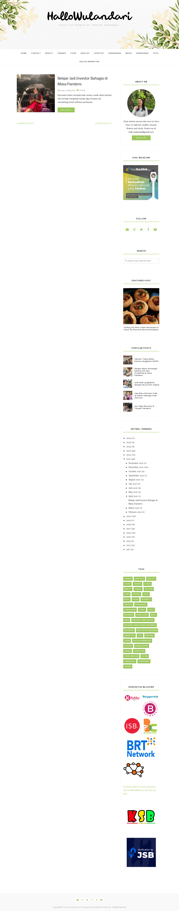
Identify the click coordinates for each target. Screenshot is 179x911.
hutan (145, 656)
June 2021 (133, 488)
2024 (128, 447)
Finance (128, 579)
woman (127, 666)
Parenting (129, 635)
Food (146, 594)
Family (142, 610)
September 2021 (136, 476)
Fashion (128, 604)
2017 (128, 529)
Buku (153, 615)
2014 (128, 541)
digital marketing (142, 641)
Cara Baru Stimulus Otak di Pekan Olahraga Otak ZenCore (145, 395)
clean (127, 641)
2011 (128, 549)
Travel (138, 589)
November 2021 (136, 467)
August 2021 (134, 480)
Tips (140, 635)
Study (147, 584)
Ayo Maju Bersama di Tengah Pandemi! (144, 407)
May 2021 (133, 492)
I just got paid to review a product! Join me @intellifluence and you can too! (139, 790)
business (128, 615)
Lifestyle (82, 90)
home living (142, 615)
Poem (126, 594)
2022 (128, 455)
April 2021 (133, 496)
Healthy (151, 579)
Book (126, 599)
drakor (128, 646)
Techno (137, 584)
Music (151, 610)
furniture (139, 651)
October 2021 (135, 471)
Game (126, 620)
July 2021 (133, 484)
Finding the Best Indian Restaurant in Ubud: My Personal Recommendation (141, 328)
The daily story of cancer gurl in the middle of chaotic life (89, 907)
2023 (128, 451)
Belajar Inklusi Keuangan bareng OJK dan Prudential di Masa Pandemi (145, 371)
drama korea (141, 646)
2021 (128, 459)
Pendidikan (140, 604)
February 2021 (135, 512)
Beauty (127, 589)
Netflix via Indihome (147, 630)
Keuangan (129, 630)
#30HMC (136, 594)
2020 (128, 516)
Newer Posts (26, 123)
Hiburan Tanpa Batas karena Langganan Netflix (146, 360)
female (127, 651)
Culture (149, 589)
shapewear (144, 661)
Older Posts (102, 123)
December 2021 (136, 463)
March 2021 (134, 508)
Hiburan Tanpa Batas (142, 620)
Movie (135, 599)
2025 (128, 442)
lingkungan (130, 610)
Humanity (146, 599)
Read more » (66, 110)
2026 (128, 438)
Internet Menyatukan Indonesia (140, 625)
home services (131, 656)
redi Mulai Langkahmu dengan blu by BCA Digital (146, 383)
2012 (128, 545)
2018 (128, 524)
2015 (128, 537)
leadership (129, 661)
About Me (141, 138)
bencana (149, 635)
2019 (128, 520)
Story (127, 584)
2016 (128, 533)
